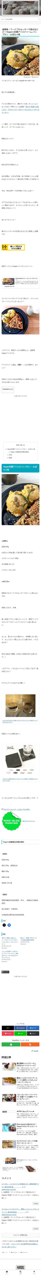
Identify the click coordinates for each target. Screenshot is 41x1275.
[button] (39, 19)
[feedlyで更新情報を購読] (11, 1044)
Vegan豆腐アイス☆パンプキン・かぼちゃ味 (21, 449)
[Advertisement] (20, 418)
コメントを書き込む (20, 1235)
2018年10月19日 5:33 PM (9, 1215)
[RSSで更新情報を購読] (30, 1044)
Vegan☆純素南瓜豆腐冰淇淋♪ (20, 452)
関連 (10, 458)
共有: (10, 455)
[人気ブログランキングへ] (12, 821)
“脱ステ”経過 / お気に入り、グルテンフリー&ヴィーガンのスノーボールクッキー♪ (20, 109)
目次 (17, 445)
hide (11, 389)
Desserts (6, 972)
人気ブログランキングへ (28, 821)
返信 (36, 1203)
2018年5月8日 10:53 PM (9, 1189)
